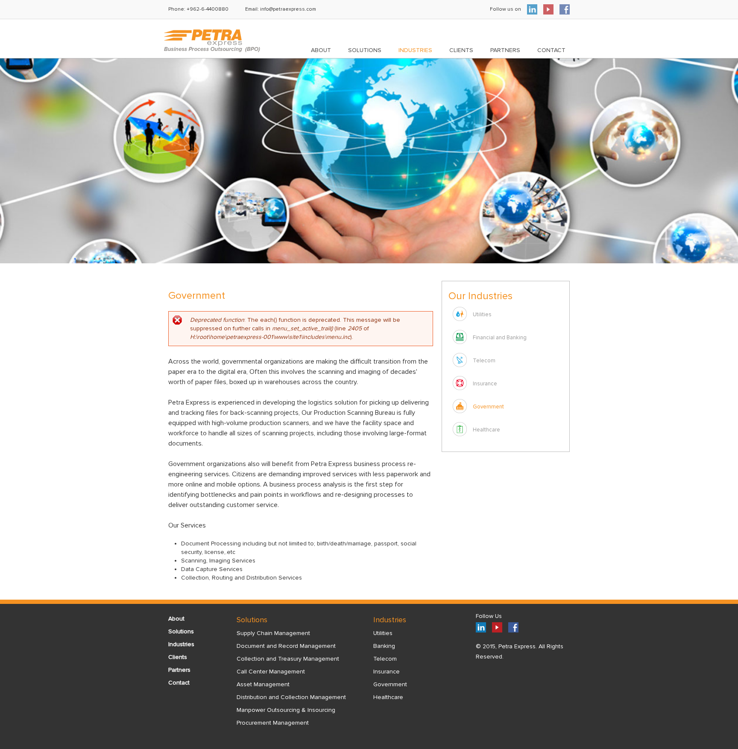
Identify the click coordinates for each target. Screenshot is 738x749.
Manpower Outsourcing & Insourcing (286, 710)
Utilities (482, 314)
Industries (415, 50)
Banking (384, 646)
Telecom (484, 360)
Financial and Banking (500, 337)
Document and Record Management (286, 646)
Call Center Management (271, 671)
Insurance (485, 383)
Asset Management (263, 684)
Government (488, 406)
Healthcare (486, 429)
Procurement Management (273, 722)
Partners (505, 50)
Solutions (364, 50)
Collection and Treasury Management (288, 658)
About (321, 50)
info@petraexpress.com (288, 9)
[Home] (212, 41)
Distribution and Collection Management (291, 697)
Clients (461, 50)
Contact (551, 50)
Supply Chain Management (273, 633)
